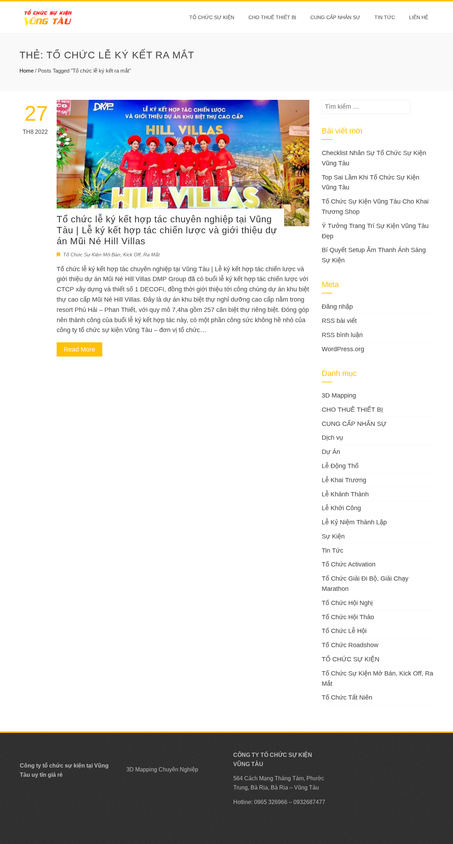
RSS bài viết (339, 320)
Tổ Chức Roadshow (350, 645)
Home (26, 71)
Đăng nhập (337, 306)
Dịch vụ (332, 437)
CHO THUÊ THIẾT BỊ (272, 17)
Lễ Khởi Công (341, 508)
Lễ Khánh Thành (345, 494)
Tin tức (384, 17)
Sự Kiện (333, 536)
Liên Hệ (418, 17)
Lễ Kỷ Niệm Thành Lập (354, 522)
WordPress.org (343, 349)
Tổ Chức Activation (348, 564)
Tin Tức (332, 550)
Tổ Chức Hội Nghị (347, 602)
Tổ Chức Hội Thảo (348, 617)
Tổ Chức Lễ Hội (344, 630)
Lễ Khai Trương (344, 480)
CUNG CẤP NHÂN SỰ (335, 17)
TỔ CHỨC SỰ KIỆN (211, 17)
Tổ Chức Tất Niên (347, 697)
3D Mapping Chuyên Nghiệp (162, 769)
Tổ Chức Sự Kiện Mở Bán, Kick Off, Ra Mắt (111, 254)
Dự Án (331, 451)
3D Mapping (339, 395)
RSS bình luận (342, 334)
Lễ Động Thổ (340, 465)
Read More (79, 349)
